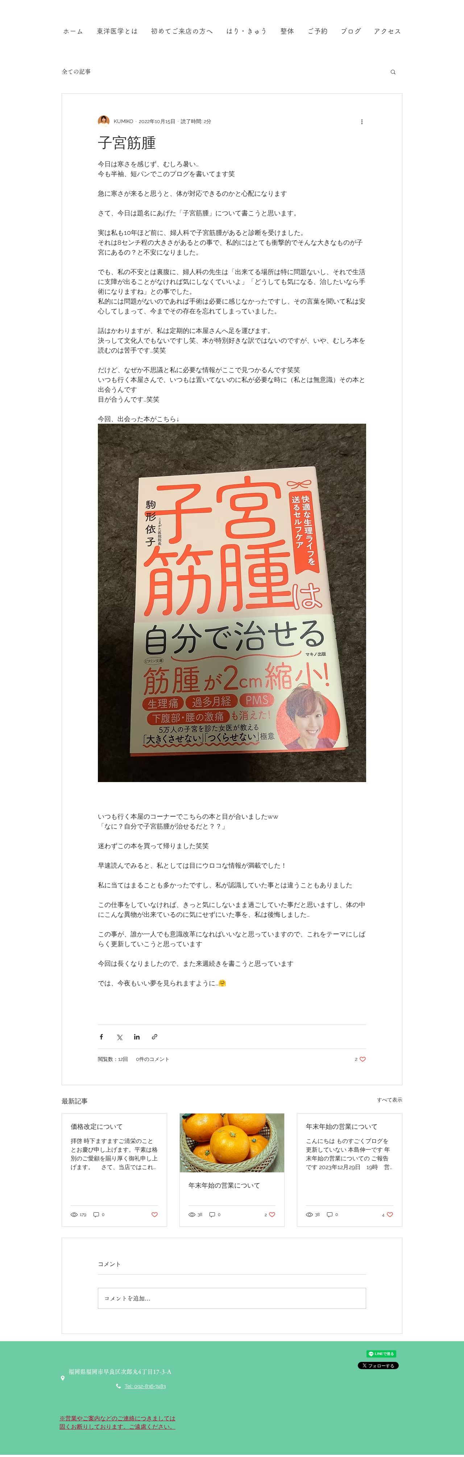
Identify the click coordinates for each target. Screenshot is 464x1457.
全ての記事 (76, 71)
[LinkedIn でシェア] (136, 1036)
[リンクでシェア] (154, 1036)
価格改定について (97, 1126)
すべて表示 (389, 1100)
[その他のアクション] (361, 121)
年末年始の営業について (224, 1185)
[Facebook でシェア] (101, 1036)
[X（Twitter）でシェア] (119, 1036)
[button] (393, 71)
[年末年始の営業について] (232, 1143)
